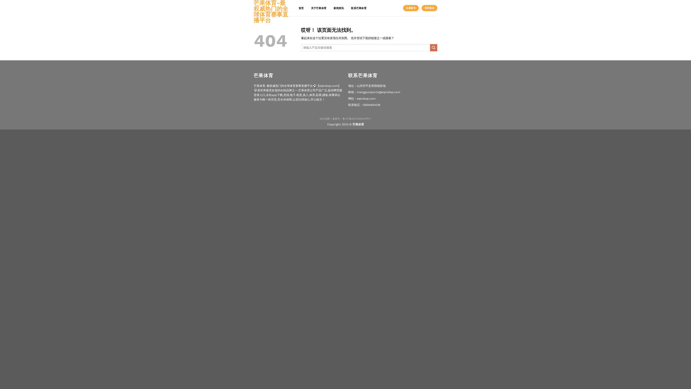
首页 (301, 8)
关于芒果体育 (319, 8)
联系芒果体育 (359, 8)
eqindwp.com (366, 98)
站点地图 (325, 118)
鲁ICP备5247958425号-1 (356, 118)
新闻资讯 (339, 8)
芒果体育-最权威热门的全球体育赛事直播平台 (271, 11)
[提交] (433, 47)
